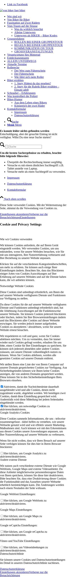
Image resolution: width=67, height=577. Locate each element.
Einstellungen (27, 217)
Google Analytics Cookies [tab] (15, 412)
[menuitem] (37, 16)
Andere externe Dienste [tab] (13, 459)
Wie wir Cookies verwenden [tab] (16, 239)
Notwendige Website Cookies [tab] (17, 286)
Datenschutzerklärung (19, 183)
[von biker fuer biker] (12, 10)
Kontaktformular (16, 189)
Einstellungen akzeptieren (14, 214)
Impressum (13, 177)
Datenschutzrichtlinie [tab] (12, 553)
